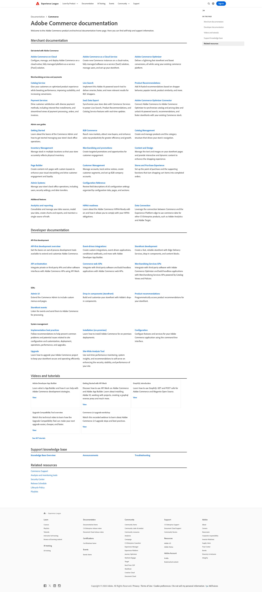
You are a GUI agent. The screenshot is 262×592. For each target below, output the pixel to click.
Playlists (34, 491)
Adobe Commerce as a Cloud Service (100, 56)
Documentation (38, 16)
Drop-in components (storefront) (98, 293)
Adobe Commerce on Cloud (44, 56)
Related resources (211, 43)
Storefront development (146, 246)
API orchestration (39, 263)
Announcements (90, 455)
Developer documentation (214, 27)
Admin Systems (38, 182)
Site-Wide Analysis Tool (93, 351)
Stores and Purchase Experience (149, 165)
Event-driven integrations (94, 246)
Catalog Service (38, 82)
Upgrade (35, 351)
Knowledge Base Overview (43, 455)
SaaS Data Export (91, 100)
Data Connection (142, 205)
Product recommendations (147, 293)
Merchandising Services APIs (148, 263)
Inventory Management (42, 147)
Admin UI (35, 293)
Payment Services (39, 100)
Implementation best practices (45, 330)
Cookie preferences (162, 585)
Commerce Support (39, 471)
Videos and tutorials (211, 32)
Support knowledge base (213, 38)
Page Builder (37, 165)
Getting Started (38, 130)
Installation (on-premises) (95, 330)
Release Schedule (39, 483)
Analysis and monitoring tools (44, 475)
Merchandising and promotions (97, 147)
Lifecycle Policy (37, 487)
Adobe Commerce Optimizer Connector (153, 100)
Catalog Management (145, 130)
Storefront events (39, 307)
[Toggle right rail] (204, 10)
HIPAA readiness (90, 205)
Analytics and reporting (42, 205)
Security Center (37, 479)
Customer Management (94, 165)
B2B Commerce (90, 130)
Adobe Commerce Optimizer (148, 56)
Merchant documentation (213, 21)
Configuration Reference (94, 182)
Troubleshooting (142, 455)
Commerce (53, 16)
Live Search (88, 82)
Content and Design (144, 147)
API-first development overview (45, 246)
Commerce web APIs (92, 263)
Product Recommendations (147, 82)
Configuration (141, 330)
